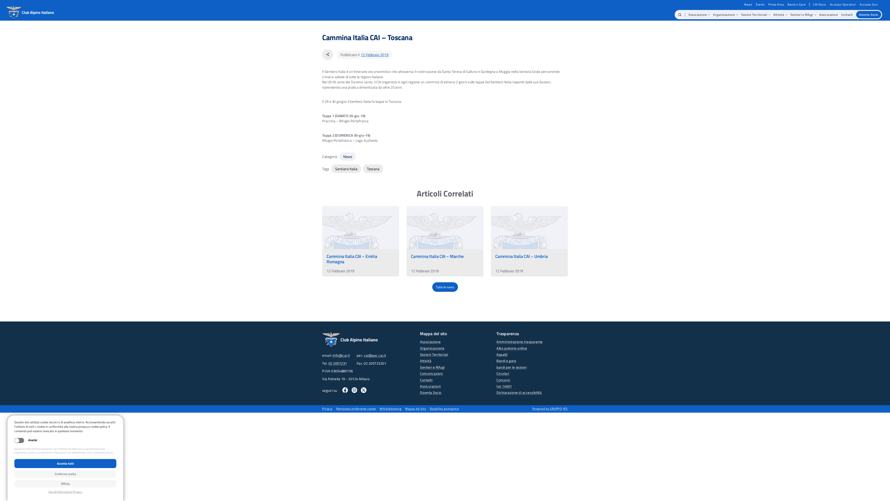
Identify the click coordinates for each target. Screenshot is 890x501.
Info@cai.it (341, 355)
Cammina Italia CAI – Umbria (521, 256)
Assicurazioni (430, 386)
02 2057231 (337, 363)
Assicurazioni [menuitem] (828, 14)
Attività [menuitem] (778, 14)
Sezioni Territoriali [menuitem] (754, 14)
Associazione (430, 341)
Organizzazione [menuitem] (724, 14)
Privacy (327, 408)
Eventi (760, 4)
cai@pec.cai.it (375, 355)
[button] (679, 14)
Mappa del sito (415, 408)
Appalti (502, 354)
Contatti (426, 380)
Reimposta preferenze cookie (356, 409)
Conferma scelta (65, 474)
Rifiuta (65, 483)
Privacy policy (65, 492)
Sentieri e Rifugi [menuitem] (801, 14)
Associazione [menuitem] (698, 14)
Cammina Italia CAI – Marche (437, 256)
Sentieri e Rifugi (432, 367)
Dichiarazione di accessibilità (519, 392)
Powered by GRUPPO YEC (550, 408)
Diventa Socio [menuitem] (868, 14)
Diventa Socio (431, 392)
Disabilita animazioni (444, 408)
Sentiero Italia (346, 169)
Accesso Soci (869, 4)
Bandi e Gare (797, 4)
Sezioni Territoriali (434, 354)
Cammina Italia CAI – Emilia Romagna (352, 259)
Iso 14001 (504, 386)
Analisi (32, 440)
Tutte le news (445, 286)
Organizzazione (432, 348)
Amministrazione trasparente (519, 341)
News (748, 4)
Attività (425, 360)
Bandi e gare (506, 360)
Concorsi (503, 380)
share (327, 54)
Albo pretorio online (511, 348)
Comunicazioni (431, 373)
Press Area (776, 4)
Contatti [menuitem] (847, 14)
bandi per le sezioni (511, 367)
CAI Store (819, 4)
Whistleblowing (390, 408)
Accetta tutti (65, 463)
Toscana (373, 169)
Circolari (502, 373)
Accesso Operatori (843, 4)
